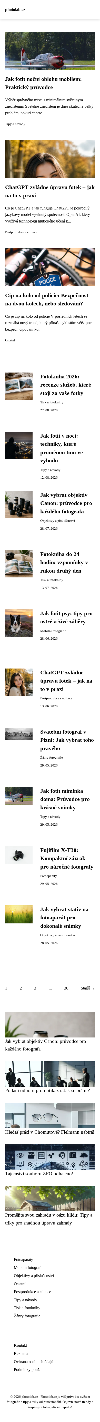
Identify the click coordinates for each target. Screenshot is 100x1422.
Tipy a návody (15, 124)
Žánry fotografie (51, 757)
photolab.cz (15, 9)
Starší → (88, 988)
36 (66, 988)
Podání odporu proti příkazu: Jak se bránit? (47, 1090)
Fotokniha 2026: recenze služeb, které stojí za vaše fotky (65, 385)
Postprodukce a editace (21, 232)
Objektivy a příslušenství (57, 521)
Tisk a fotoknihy (51, 402)
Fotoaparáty (48, 876)
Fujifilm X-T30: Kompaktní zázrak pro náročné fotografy (66, 858)
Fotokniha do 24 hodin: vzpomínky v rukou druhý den (64, 562)
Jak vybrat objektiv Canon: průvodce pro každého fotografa (66, 503)
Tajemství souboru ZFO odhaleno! (39, 1173)
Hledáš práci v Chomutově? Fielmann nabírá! (49, 1132)
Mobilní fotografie (53, 631)
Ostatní (10, 340)
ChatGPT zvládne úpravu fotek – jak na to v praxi (66, 681)
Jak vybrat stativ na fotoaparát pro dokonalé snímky (64, 917)
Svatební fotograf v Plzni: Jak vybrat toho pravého (67, 740)
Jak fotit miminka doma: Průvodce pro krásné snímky (65, 799)
